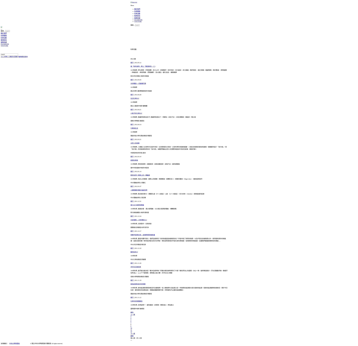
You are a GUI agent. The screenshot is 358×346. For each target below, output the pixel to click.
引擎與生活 (134, 128)
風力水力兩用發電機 (137, 205)
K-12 (8, 56)
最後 (132, 336)
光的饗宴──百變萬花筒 (138, 83)
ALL (2, 56)
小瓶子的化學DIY (136, 113)
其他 (26, 56)
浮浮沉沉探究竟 (136, 267)
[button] (1, 29)
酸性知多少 (134, 252)
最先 (132, 312)
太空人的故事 (135, 143)
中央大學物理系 (14, 343)
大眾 (14, 56)
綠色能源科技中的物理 (138, 284)
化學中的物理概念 (136, 301)
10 (131, 328)
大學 (5, 56)
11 (131, 330)
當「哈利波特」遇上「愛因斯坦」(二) (143, 66)
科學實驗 (137, 11)
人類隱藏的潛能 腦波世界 (139, 190)
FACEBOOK (138, 20)
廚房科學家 (134, 160)
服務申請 (137, 18)
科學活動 (137, 13)
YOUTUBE (138, 21)
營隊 (20, 56)
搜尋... (133, 25)
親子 (17, 56)
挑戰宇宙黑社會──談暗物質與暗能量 (143, 235)
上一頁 (133, 314)
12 (131, 331)
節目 (23, 56)
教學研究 (137, 16)
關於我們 (137, 9)
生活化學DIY (135, 98)
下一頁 (133, 333)
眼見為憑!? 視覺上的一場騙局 (140, 175)
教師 (11, 56)
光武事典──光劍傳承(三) (139, 220)
